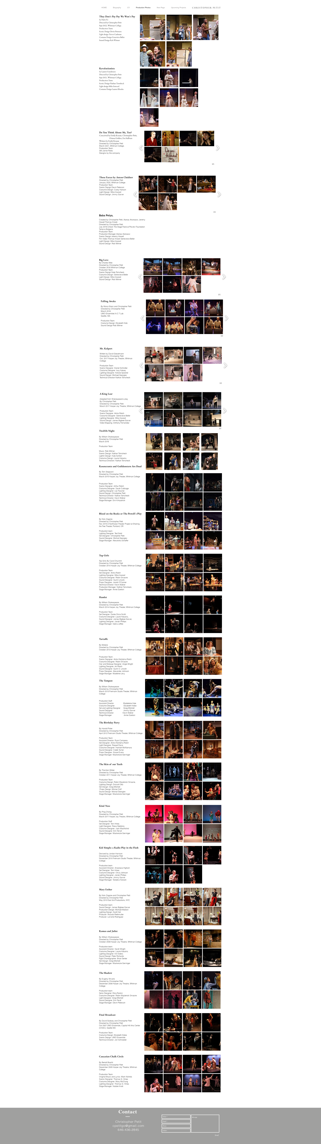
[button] (152, 138)
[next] (217, 147)
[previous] (141, 147)
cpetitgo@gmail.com (128, 1126)
